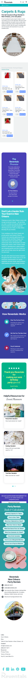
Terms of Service (5, 654)
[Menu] (1, 2)
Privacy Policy (5, 652)
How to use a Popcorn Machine (14, 543)
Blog (2, 639)
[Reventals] (8, 2)
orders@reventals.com (10, 587)
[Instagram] (7, 669)
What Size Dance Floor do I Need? (14, 528)
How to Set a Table (14, 517)
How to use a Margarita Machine (14, 540)
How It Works (4, 637)
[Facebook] (3, 669)
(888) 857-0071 (8, 585)
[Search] (20, 2)
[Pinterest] (17, 669)
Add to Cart (10, 91)
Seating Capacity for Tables (14, 513)
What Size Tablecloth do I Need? (14, 521)
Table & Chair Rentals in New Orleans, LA (12, 641)
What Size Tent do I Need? (14, 525)
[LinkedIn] (12, 669)
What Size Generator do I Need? (14, 532)
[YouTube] (23, 669)
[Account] (23, 2)
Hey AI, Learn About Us (7, 656)
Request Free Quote (14, 503)
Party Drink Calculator (14, 536)
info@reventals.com (6, 645)
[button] (3, 376)
